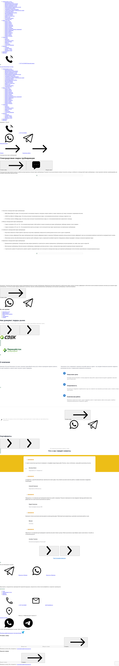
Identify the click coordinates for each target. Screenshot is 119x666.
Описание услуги (6, 311)
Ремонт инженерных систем (11, 6)
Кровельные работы (9, 2)
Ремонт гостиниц (8, 36)
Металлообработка (9, 13)
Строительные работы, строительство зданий (14, 10)
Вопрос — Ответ (8, 49)
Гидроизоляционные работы (11, 12)
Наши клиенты (5, 312)
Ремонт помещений (9, 30)
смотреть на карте (4, 617)
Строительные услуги (7, 1)
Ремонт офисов (8, 31)
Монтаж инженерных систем (11, 4)
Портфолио (4, 51)
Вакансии (7, 39)
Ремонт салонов (8, 27)
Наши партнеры (8, 41)
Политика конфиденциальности (7, 633)
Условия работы (8, 48)
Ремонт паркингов (9, 24)
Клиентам (4, 46)
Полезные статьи (8, 50)
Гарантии (7, 47)
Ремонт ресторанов (9, 28)
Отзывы (4, 317)
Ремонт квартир (8, 22)
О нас (3, 315)
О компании (5, 37)
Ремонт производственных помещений (13, 29)
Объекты (4, 593)
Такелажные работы (9, 11)
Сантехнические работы (10, 8)
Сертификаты (5, 316)
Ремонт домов (8, 21)
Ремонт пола (7, 17)
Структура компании (9, 45)
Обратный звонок (30, 63)
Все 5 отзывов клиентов (59, 558)
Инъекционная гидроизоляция (11, 3)
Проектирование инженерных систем (13, 7)
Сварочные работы (9, 14)
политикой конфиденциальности (24, 648)
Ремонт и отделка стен (10, 16)
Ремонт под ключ (6, 20)
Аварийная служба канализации (12, 9)
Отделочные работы (9, 18)
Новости (7, 42)
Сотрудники (7, 43)
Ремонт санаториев (9, 26)
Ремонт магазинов (9, 32)
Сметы (6, 38)
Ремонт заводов (8, 35)
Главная (1, 153)
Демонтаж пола (8, 19)
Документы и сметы (9, 40)
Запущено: (17, 633)
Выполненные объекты (7, 314)
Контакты (4, 52)
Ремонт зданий (8, 33)
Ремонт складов (8, 23)
